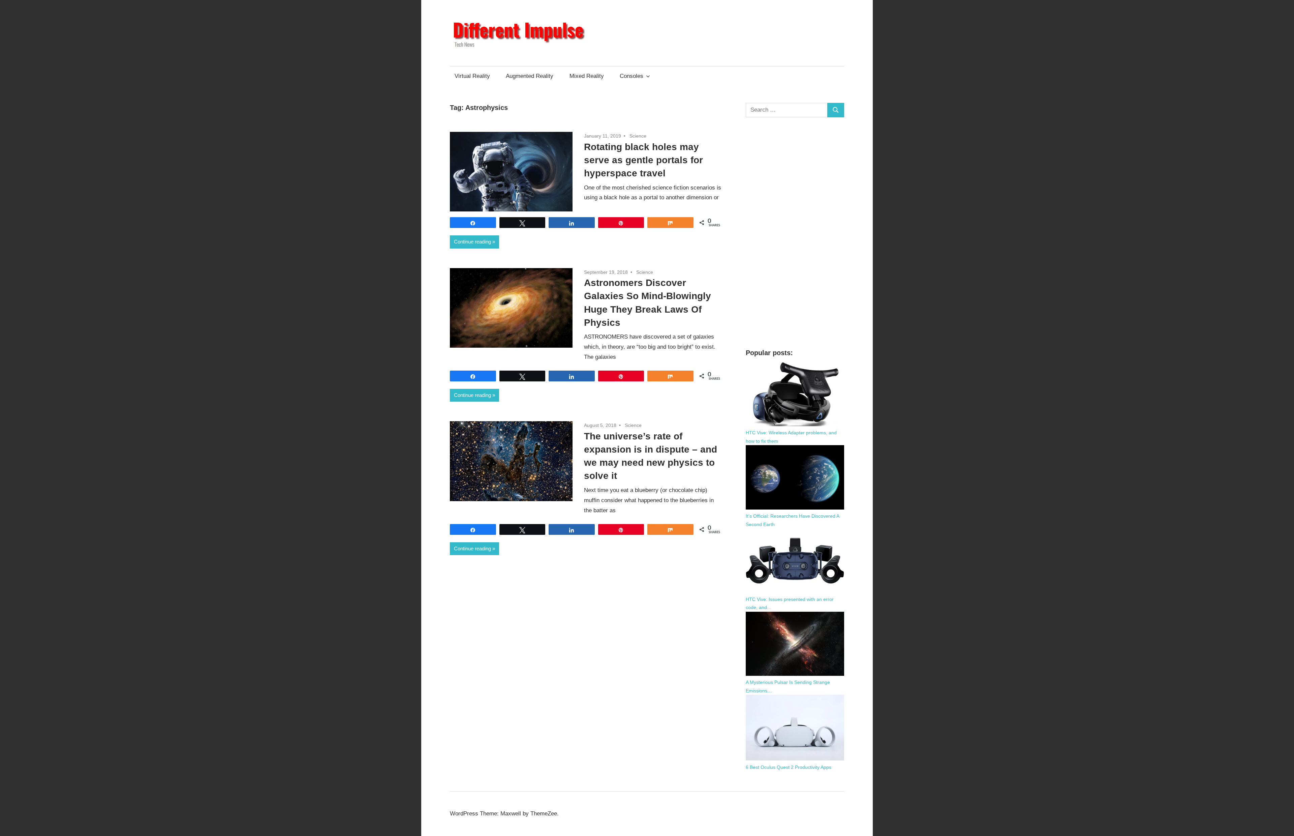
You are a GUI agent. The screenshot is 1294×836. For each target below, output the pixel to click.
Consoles (631, 76)
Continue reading (472, 241)
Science (637, 136)
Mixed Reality (586, 76)
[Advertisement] (795, 233)
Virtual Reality (472, 76)
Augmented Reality (529, 76)
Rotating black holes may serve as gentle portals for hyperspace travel (643, 160)
